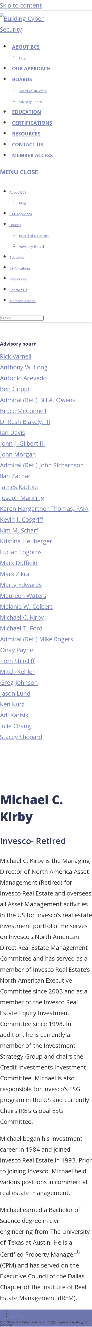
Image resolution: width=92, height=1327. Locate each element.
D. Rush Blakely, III (25, 422)
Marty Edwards (21, 585)
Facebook (16, 1311)
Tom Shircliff (17, 661)
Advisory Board (31, 246)
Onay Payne (16, 650)
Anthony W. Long (24, 367)
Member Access (22, 300)
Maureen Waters (23, 596)
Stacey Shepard (21, 737)
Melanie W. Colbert (26, 606)
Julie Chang (15, 726)
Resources (18, 279)
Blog (22, 203)
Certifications (20, 268)
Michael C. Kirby (22, 617)
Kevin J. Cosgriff (21, 519)
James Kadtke (19, 487)
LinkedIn (15, 1314)
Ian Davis (12, 432)
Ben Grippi (14, 389)
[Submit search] (47, 319)
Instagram (16, 1316)
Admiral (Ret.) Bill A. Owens (37, 400)
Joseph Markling (22, 498)
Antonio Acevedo (23, 378)
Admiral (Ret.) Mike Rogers (36, 639)
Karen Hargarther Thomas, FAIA (44, 508)
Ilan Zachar (15, 476)
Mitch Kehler (17, 672)
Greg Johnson (19, 682)
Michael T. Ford (21, 628)
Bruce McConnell (23, 411)
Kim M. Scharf (19, 530)
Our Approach (20, 213)
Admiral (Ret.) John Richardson (42, 465)
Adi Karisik (14, 715)
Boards (15, 224)
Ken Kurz (12, 704)
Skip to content (21, 5)
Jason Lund (15, 693)
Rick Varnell (15, 356)
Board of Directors (34, 235)
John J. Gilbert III (22, 443)
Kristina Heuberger (26, 541)
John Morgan (18, 454)
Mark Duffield (19, 563)
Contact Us (18, 289)
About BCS (17, 192)
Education (17, 257)
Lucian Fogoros (21, 552)
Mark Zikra (14, 574)
